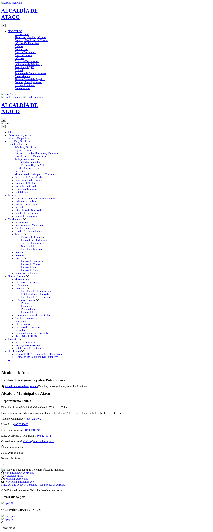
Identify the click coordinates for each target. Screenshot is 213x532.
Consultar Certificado (26, 186)
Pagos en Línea (23, 150)
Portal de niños (22, 192)
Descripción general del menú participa (35, 198)
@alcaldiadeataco (14, 475)
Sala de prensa (22, 324)
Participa (13, 195)
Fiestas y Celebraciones (33, 237)
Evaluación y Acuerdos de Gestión (33, 315)
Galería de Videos (30, 267)
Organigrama (21, 285)
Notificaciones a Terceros (28, 168)
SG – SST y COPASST (27, 336)
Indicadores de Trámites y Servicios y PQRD (28, 66)
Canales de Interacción (26, 213)
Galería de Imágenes (32, 261)
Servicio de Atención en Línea (30, 156)
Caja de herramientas (26, 216)
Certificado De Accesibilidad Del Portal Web (38, 354)
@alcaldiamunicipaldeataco (19, 481)
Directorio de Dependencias (36, 291)
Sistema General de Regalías (30, 79)
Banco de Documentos (27, 61)
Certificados (14, 351)
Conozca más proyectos (27, 345)
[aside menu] (9, 359)
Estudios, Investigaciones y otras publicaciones (29, 84)
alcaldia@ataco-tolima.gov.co (38, 441)
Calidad (19, 70)
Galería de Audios (30, 270)
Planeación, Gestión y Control (30, 37)
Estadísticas (59, 484)
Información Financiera (27, 43)
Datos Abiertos (22, 76)
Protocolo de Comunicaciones (30, 73)
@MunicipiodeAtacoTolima (19, 472)
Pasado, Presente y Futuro (28, 231)
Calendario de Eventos (26, 273)
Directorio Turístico (31, 249)
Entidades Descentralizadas (35, 294)
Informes (19, 58)
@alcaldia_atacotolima (16, 478)
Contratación (21, 49)
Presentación (21, 222)
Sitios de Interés (29, 246)
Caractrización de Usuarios (29, 180)
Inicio (11, 132)
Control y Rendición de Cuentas (31, 40)
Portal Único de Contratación (30, 348)
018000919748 (32, 430)
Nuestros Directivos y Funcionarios (26, 319)
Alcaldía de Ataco (14, 386)
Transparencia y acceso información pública (20, 137)
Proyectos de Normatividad (29, 177)
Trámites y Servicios (25, 147)
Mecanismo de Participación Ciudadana (35, 174)
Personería (26, 303)
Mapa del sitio (8, 484)
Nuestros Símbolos (24, 228)
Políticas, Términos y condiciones (34, 484)
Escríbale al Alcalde (25, 183)
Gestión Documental (25, 52)
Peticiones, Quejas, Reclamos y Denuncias (37, 153)
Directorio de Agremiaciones (36, 297)
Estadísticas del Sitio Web (28, 210)
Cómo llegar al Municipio (34, 240)
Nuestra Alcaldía (17, 276)
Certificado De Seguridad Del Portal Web (36, 356)
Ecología (19, 255)
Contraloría (27, 306)
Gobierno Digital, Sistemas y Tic (32, 333)
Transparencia (31, 386)
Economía (20, 252)
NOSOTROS (15, 31)
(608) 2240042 (33, 418)
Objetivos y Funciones (26, 282)
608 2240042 (44, 435)
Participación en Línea (26, 201)
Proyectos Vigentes (25, 342)
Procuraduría (28, 309)
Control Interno (29, 312)
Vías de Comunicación (33, 243)
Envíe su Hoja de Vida (33, 165)
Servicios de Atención (26, 204)
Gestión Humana (23, 55)
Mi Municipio (15, 219)
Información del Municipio (29, 225)
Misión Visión (22, 279)
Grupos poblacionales (26, 189)
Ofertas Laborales (30, 162)
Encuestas (20, 171)
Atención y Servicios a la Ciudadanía (19, 143)
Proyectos (13, 339)
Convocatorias (22, 88)
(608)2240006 (20, 424)
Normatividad (22, 34)
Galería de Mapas (30, 264)
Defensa (19, 46)
